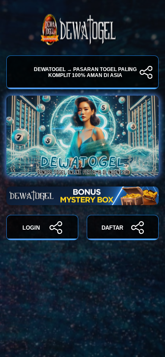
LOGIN (31, 228)
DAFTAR (112, 228)
